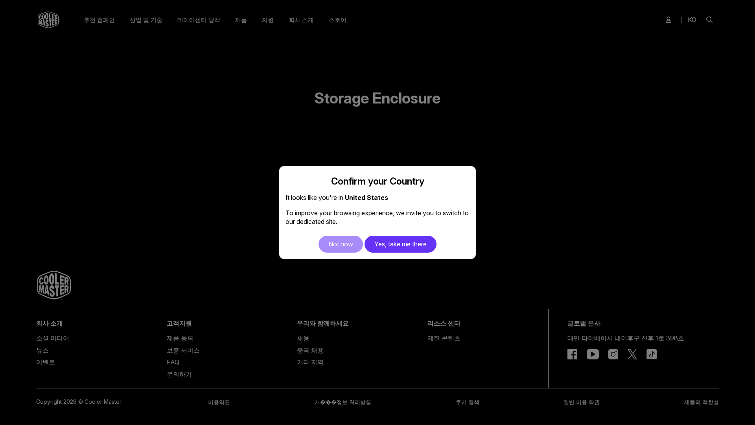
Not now (340, 244)
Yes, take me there (400, 244)
